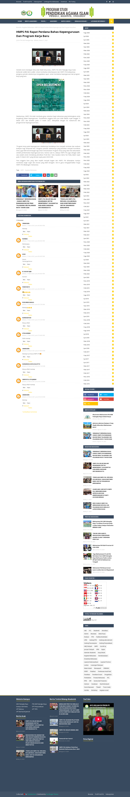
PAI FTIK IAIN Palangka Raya (25, 40)
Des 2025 (98, 57)
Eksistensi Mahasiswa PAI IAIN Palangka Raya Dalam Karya (103, 415)
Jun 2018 (98, 338)
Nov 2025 (98, 61)
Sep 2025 (98, 65)
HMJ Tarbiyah (88, 646)
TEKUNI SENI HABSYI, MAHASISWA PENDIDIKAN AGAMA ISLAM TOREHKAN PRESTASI (101, 536)
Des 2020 (98, 242)
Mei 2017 (98, 366)
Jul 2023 (98, 135)
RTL (108, 678)
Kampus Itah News (22, 706)
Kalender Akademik (89, 652)
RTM (85, 681)
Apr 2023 (98, 146)
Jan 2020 (98, 277)
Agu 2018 (98, 330)
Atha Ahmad (26, 333)
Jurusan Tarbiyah (89, 649)
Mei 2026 (98, 43)
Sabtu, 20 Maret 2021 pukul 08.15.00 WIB (34, 366)
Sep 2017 (98, 355)
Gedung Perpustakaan (105, 643)
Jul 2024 (98, 104)
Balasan (26, 234)
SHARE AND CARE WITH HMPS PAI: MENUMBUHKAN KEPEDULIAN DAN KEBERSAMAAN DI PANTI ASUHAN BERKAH (102, 493)
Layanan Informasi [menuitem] (98, 21)
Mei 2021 (99, 224)
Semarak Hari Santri (66, 738)
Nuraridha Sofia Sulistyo (31, 364)
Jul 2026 (98, 36)
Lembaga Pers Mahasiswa (51, 2)
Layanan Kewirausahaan (91, 662)
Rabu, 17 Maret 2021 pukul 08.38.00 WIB (34, 225)
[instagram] (113, 1)
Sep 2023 (98, 128)
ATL (90, 630)
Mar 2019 (98, 309)
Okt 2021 (99, 206)
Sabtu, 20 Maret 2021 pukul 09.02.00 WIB (34, 397)
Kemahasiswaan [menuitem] (81, 21)
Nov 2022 (98, 160)
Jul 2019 (98, 299)
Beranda (18, 2)
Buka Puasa (102, 634)
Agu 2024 (99, 100)
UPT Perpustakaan (38, 706)
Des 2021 (98, 199)
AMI (85, 630)
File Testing (72, 2)
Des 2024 (98, 86)
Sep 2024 (98, 96)
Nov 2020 (99, 245)
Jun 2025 (98, 72)
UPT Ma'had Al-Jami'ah (23, 712)
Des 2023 (98, 118)
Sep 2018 (98, 327)
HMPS (22, 170)
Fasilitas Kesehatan (101, 637)
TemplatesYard (31, 794)
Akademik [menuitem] (53, 21)
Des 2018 (98, 320)
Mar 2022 (98, 189)
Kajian (103, 649)
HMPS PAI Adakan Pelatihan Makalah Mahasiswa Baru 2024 (69, 748)
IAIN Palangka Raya (22, 704)
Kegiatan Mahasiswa (28, 27)
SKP (90, 681)
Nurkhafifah (26, 318)
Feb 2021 (99, 235)
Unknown (25, 223)
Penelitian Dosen (97, 674)
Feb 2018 (98, 345)
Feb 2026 (98, 54)
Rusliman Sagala (28, 302)
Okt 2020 (99, 249)
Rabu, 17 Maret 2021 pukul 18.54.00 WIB (34, 335)
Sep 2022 (98, 167)
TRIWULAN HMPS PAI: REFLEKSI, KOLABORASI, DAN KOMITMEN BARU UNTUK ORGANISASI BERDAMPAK (68, 203)
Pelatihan (93, 671)
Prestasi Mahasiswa (99, 678)
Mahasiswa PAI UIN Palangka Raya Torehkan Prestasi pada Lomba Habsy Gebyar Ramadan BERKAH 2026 (103, 524)
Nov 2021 (99, 203)
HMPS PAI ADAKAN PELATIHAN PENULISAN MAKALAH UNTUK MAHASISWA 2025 (69, 722)
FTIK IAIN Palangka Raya (39, 704)
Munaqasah (97, 668)
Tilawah (98, 687)
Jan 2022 (98, 196)
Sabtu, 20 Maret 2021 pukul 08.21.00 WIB (34, 381)
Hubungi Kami (38, 2)
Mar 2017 (98, 369)
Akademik (96, 630)
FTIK (92, 637)
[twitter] (110, 1)
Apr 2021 (99, 228)
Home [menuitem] (20, 21)
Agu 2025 (98, 68)
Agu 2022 (98, 171)
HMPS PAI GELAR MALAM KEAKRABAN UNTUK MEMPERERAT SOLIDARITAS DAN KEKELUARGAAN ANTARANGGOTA (48, 203)
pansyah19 (26, 287)
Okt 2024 (98, 93)
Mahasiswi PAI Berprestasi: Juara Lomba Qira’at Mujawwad (103, 569)
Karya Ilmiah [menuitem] (65, 21)
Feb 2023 (98, 153)
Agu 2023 (98, 132)
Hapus (28, 231)
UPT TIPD (34, 709)
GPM (85, 640)
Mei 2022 (98, 182)
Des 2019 (98, 281)
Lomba (86, 665)
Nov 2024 (98, 89)
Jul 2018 (98, 334)
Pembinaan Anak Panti (104, 671)
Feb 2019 (98, 313)
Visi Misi (86, 690)
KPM (97, 649)
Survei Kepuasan (89, 687)
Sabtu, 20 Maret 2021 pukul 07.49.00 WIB (34, 350)
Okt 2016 (98, 380)
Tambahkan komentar (29, 412)
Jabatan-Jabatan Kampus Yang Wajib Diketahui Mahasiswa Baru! (103, 425)
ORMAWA (106, 668)
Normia (25, 239)
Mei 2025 (98, 75)
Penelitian (87, 674)
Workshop (94, 690)
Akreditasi (105, 630)
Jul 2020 (98, 260)
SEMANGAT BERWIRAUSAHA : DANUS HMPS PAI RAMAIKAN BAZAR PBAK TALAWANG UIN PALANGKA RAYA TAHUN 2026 (26, 203)
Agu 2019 (98, 295)
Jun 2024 (98, 107)
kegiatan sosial (104, 690)
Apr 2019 (98, 306)
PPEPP (86, 671)
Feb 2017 (98, 373)
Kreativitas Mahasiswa (90, 659)
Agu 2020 (99, 256)
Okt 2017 (98, 352)
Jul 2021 (99, 217)
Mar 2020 (98, 270)
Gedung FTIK (93, 640)
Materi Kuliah (88, 668)
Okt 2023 (99, 125)
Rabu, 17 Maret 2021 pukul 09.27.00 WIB (34, 304)
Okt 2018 (98, 323)
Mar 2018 (98, 341)
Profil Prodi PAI (27, 2)
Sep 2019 (98, 291)
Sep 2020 (99, 252)
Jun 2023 (98, 139)
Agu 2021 (99, 213)
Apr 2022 (99, 185)
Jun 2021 (99, 221)
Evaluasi (86, 637)
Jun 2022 (98, 178)
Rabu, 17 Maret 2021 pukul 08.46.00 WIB (34, 256)
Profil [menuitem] (43, 21)
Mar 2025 (98, 82)
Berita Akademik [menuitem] (31, 21)
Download (64, 2)
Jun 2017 (98, 362)
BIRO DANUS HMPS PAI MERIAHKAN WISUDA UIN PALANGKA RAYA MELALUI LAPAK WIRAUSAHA (101, 506)
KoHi (23, 254)
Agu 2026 (98, 33)
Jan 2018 (98, 348)
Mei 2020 (98, 263)
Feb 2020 (98, 274)
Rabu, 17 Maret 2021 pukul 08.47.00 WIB (34, 289)
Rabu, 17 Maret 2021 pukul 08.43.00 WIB (34, 241)
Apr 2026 (98, 47)
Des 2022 (98, 157)
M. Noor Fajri (26, 271)
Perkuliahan (87, 678)
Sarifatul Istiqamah (29, 379)
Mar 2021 (99, 231)
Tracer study (106, 687)
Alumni (86, 634)
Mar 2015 (98, 384)
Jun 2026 (98, 40)
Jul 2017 (98, 359)
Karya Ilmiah (101, 652)
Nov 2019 (98, 284)
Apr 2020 (98, 267)
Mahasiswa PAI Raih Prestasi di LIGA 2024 (103, 546)
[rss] (90, 403)
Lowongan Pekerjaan (97, 665)
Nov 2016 (98, 377)
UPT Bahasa (20, 709)
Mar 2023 (98, 150)
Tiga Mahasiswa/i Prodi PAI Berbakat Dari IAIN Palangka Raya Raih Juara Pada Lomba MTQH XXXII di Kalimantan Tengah (102, 558)
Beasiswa (93, 634)
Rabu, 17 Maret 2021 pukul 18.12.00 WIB (34, 320)
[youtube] (106, 399)
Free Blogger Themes (52, 794)
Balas (24, 231)
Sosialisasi (94, 684)
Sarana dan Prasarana (100, 681)
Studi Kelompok (104, 684)
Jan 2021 (98, 238)
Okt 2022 (98, 164)
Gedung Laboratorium (105, 640)
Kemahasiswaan (103, 656)
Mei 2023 (99, 143)
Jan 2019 (98, 316)
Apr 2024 (98, 114)
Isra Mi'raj (103, 646)
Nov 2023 (99, 121)
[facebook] (107, 1)
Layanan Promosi (106, 662)
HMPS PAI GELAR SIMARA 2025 (68, 730)
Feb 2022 (98, 192)
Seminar (86, 684)
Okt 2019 (98, 288)
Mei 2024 (98, 111)
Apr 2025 (98, 79)
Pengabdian (108, 674)
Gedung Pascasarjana (90, 643)
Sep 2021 (99, 210)
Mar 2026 (98, 50)
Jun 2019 (98, 302)
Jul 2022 (98, 174)
